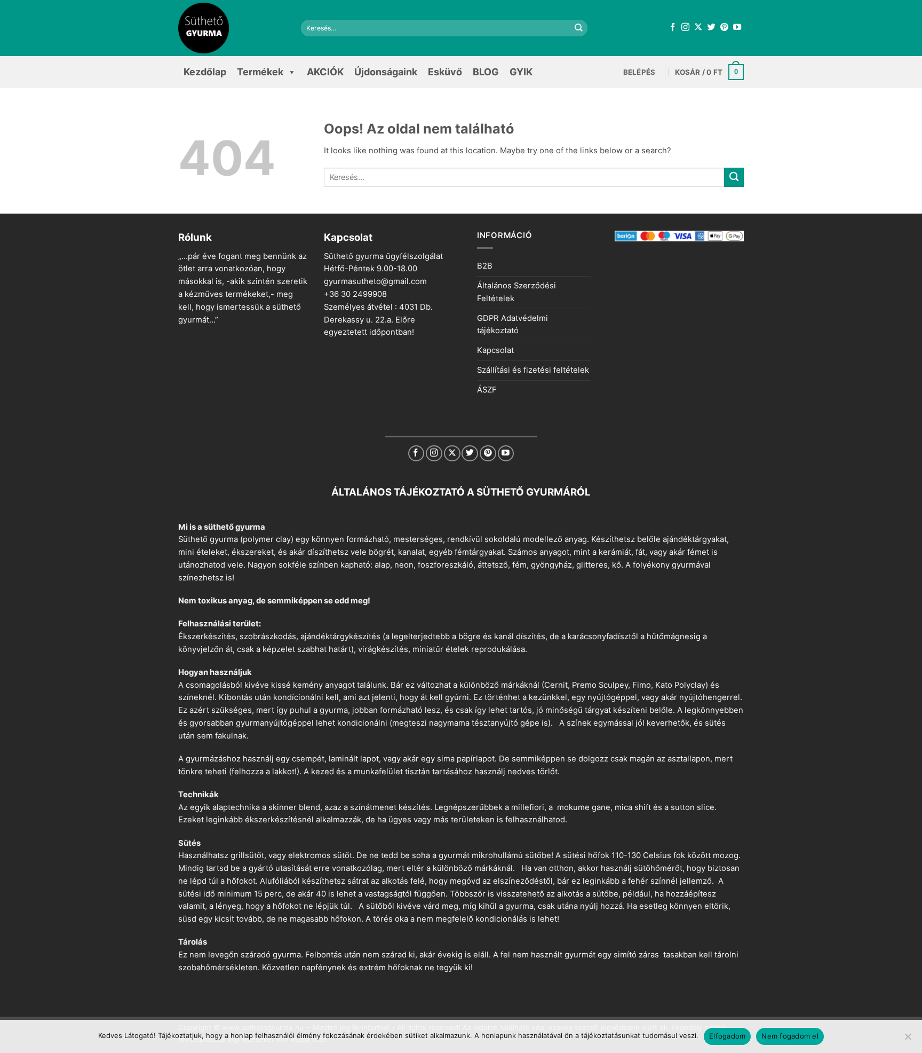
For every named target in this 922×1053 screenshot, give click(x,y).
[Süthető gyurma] (231, 28)
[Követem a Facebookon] (673, 27)
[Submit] (578, 28)
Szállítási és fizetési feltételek (533, 370)
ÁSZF (487, 390)
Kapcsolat (495, 350)
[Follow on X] (698, 27)
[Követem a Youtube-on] (737, 27)
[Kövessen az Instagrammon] (685, 27)
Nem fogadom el (789, 1036)
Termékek (260, 71)
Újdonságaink (385, 71)
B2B (484, 266)
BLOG (486, 71)
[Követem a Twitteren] (712, 27)
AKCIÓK (325, 71)
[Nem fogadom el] (907, 1039)
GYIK (521, 71)
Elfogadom (727, 1036)
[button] (639, 72)
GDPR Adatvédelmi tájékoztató (512, 324)
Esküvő (445, 71)
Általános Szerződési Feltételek (516, 292)
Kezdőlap (205, 71)
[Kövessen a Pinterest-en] (724, 27)
